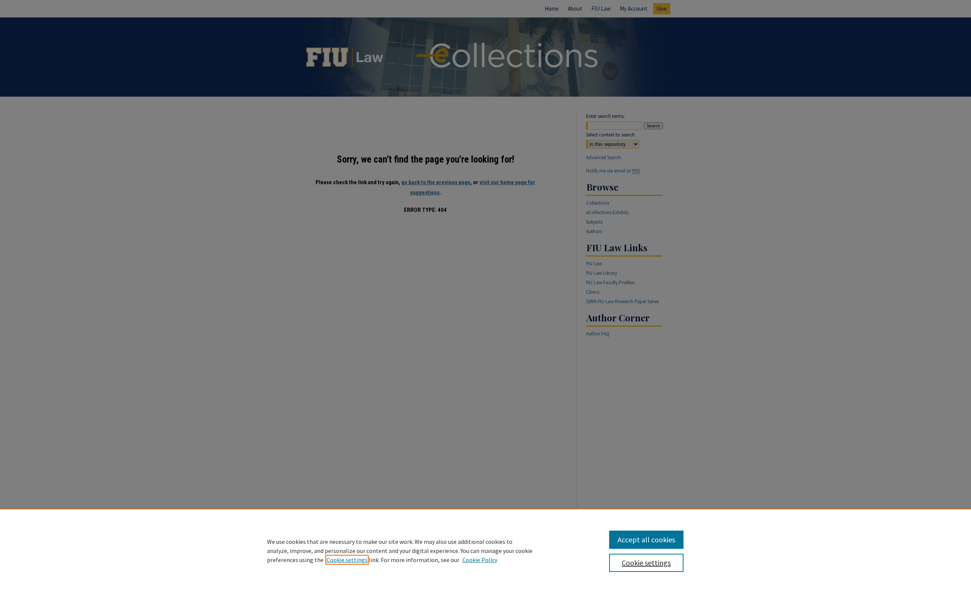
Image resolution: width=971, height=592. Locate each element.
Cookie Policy (479, 560)
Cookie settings (347, 560)
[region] (485, 550)
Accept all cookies (646, 539)
